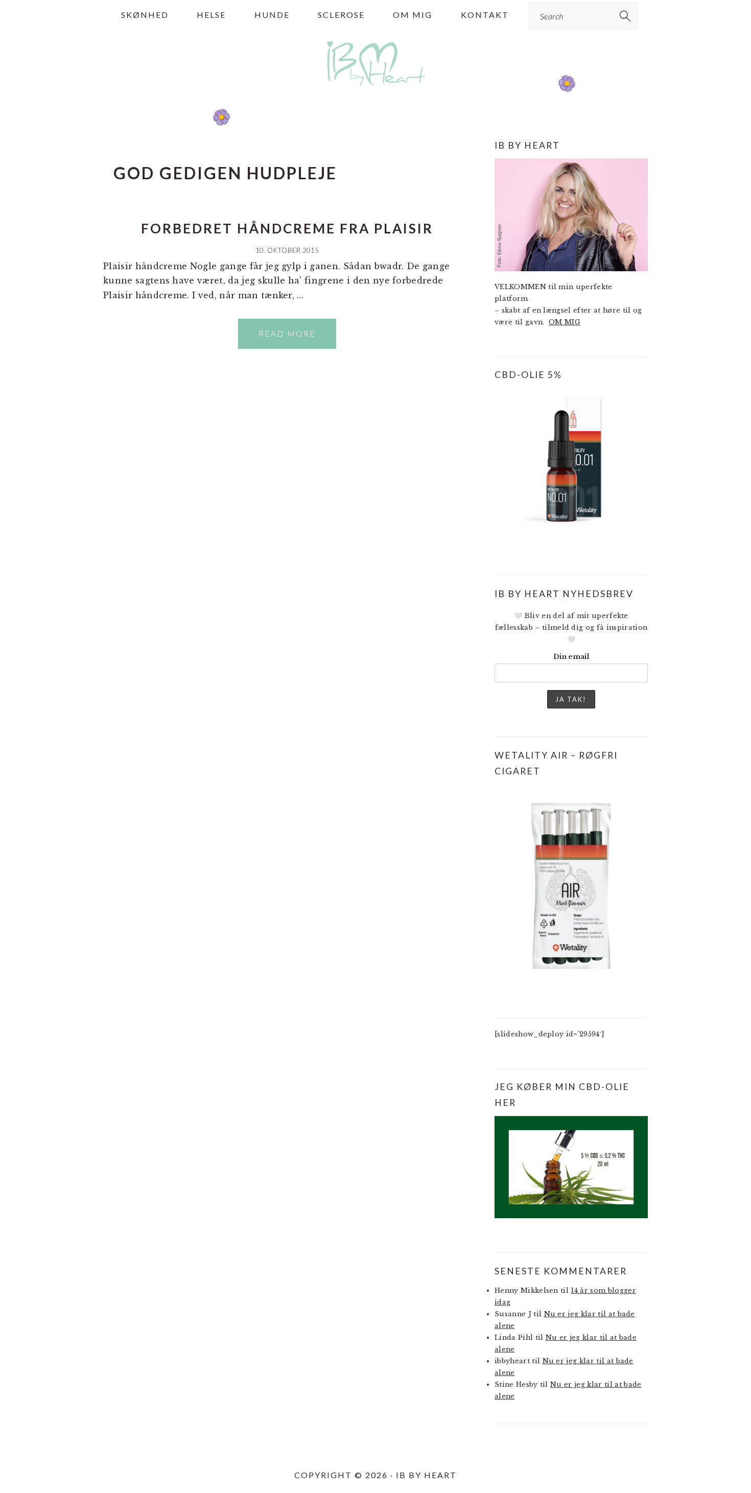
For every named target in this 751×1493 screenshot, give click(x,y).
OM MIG (564, 322)
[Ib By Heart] (375, 91)
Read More (287, 333)
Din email (571, 656)
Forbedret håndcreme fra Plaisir (287, 228)
